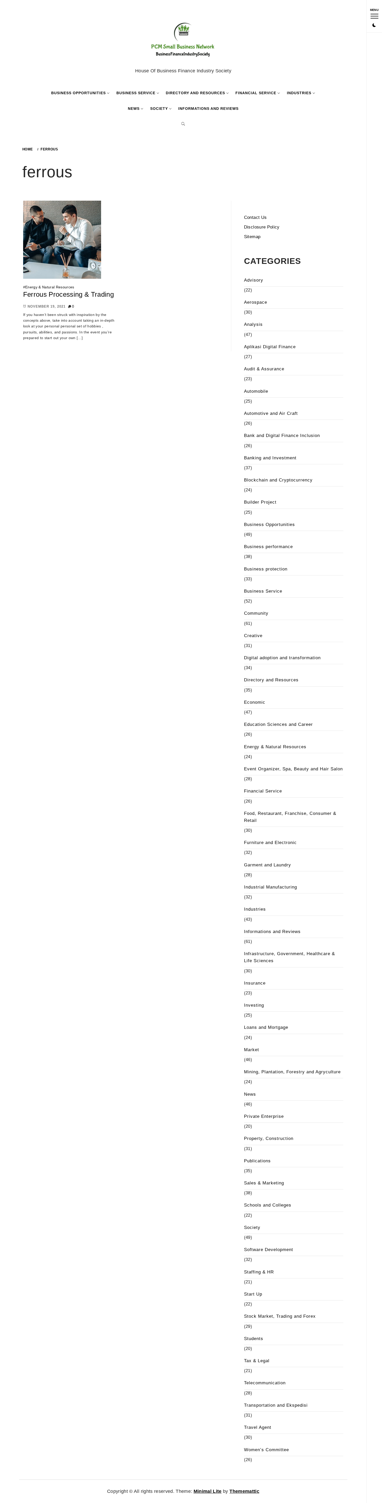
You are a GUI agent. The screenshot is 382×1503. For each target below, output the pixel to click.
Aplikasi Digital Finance (270, 346)
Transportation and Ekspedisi (276, 1405)
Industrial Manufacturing (270, 887)
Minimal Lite (208, 1491)
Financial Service (255, 93)
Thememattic (244, 1491)
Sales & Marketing (264, 1183)
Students (253, 1338)
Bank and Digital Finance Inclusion (282, 435)
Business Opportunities (78, 93)
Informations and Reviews (208, 108)
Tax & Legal (256, 1360)
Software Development (268, 1249)
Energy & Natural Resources (49, 287)
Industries (299, 93)
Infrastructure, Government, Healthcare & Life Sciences (289, 957)
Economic (254, 702)
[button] (374, 25)
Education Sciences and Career (278, 724)
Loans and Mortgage (266, 1027)
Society (159, 108)
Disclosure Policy (262, 227)
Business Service (135, 93)
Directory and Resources (195, 93)
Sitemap (252, 236)
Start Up (253, 1294)
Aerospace (255, 302)
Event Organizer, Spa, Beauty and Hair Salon (293, 768)
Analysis (253, 324)
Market (251, 1049)
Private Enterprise (264, 1116)
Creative (253, 635)
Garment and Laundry (267, 865)
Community (256, 613)
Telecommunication (265, 1382)
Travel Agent (257, 1427)
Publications (257, 1160)
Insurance (255, 983)
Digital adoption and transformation (282, 657)
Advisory (253, 280)
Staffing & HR (259, 1272)
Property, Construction (268, 1138)
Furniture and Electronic (270, 842)
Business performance (268, 546)
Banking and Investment (270, 457)
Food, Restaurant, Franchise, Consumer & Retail (290, 817)
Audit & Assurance (264, 368)
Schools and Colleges (267, 1205)
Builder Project (260, 502)
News (134, 108)
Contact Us (255, 217)
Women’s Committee (266, 1449)
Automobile (256, 391)
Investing (254, 1005)
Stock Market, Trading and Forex (280, 1316)
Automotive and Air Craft (271, 413)
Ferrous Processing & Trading (68, 294)
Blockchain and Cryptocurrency (278, 480)
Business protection (265, 569)
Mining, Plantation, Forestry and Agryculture (292, 1071)
